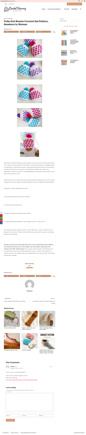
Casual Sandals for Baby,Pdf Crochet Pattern (14, 300)
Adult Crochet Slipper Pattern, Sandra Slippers (46, 328)
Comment (9, 392)
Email (25, 415)
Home (43, 9)
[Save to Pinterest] (1, 215)
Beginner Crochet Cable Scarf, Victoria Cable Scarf (28, 328)
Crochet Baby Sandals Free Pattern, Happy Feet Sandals (43, 301)
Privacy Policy (6, 432)
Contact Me (11, 4)
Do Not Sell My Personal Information (28, 432)
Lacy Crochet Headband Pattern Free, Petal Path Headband (74, 41)
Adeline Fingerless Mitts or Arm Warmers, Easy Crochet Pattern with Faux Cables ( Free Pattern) (46, 351)
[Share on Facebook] (1, 223)
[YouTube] (84, 1)
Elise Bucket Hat (11, 1)
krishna (12, 366)
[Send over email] (1, 218)
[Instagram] (82, 1)
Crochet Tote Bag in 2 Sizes (10, 328)
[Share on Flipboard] (1, 220)
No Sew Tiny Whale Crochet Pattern (73, 52)
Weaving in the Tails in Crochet (11, 350)
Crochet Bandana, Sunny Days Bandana (74, 61)
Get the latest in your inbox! (74, 4)
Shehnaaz (30, 291)
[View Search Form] (80, 9)
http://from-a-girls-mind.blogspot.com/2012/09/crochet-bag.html (21, 380)
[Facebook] (79, 1)
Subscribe (74, 9)
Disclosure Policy (14, 432)
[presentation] (12, 319)
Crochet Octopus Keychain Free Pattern (74, 32)
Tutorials (66, 9)
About (6, 4)
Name (8, 415)
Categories (62, 18)
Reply (51, 366)
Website (41, 415)
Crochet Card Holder (26, 350)
